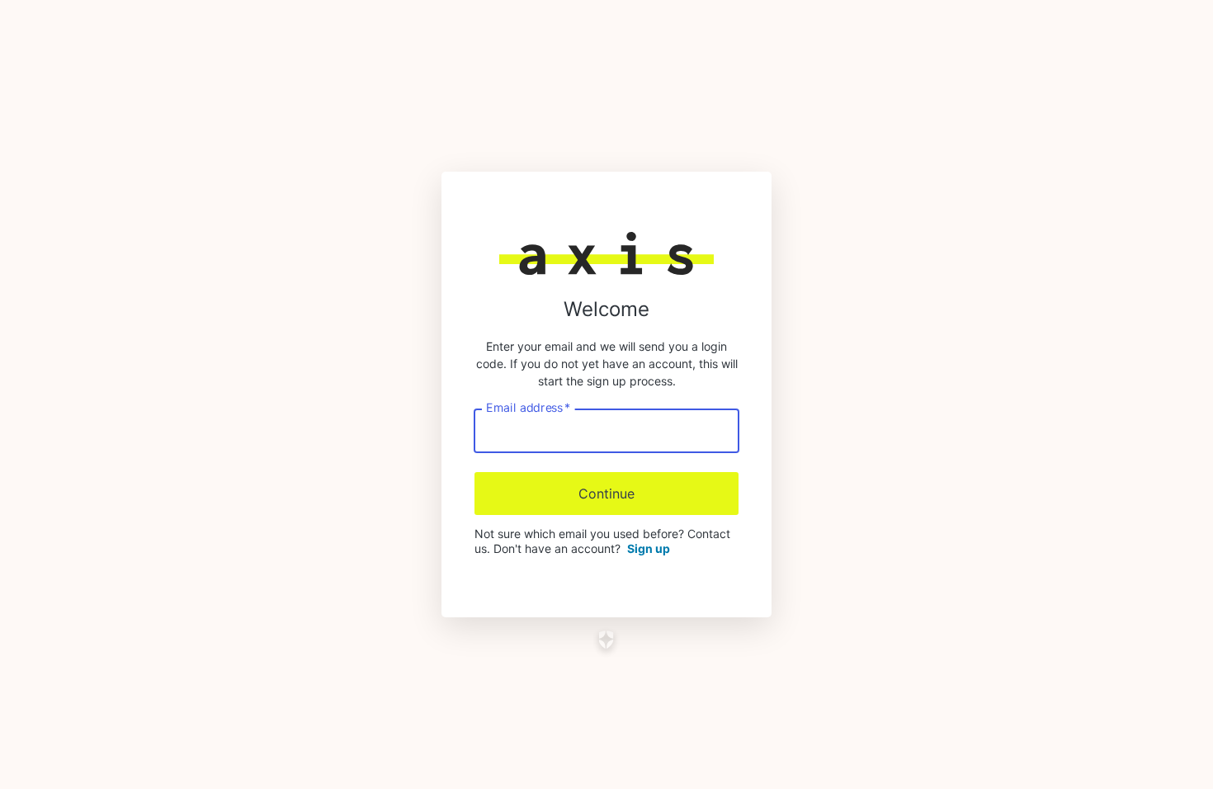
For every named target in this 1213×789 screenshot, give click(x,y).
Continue (606, 493)
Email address (528, 407)
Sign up (648, 548)
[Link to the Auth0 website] (607, 640)
